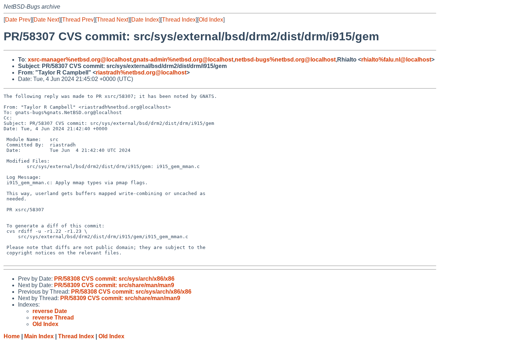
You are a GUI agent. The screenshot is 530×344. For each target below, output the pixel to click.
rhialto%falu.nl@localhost (396, 59)
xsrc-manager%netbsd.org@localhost (80, 59)
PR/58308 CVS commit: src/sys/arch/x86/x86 (114, 279)
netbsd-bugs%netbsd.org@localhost (285, 59)
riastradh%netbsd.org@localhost (141, 72)
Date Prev (18, 20)
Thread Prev (78, 20)
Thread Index (179, 20)
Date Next (46, 20)
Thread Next (112, 20)
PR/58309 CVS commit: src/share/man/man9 (114, 285)
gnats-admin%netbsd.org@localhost (183, 59)
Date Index (145, 20)
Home (12, 336)
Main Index (39, 336)
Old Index (211, 20)
